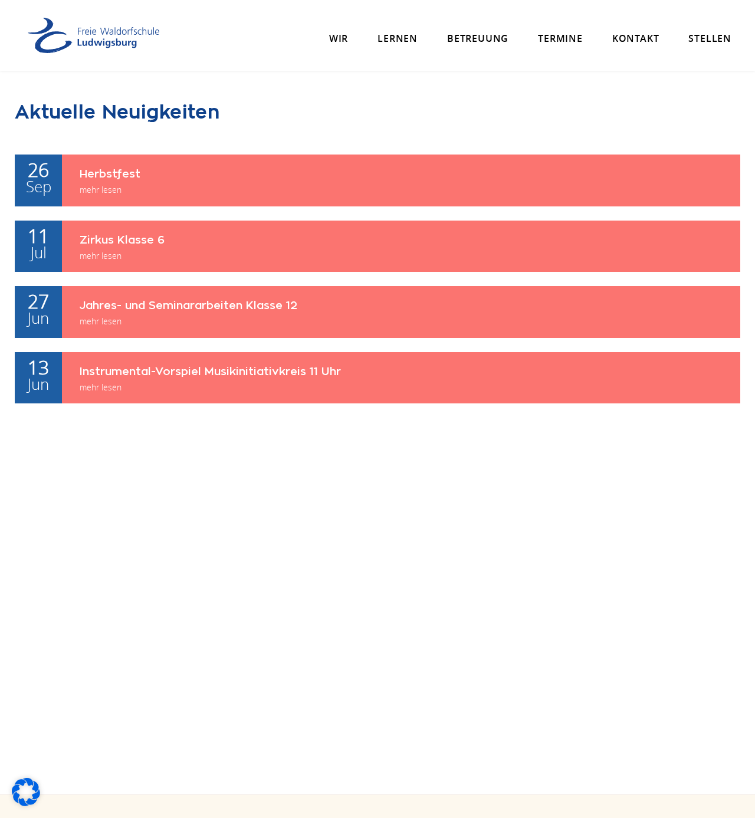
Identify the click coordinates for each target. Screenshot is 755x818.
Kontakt (635, 38)
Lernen (398, 38)
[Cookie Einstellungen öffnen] (26, 802)
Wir (338, 38)
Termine (560, 38)
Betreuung (477, 38)
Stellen (709, 38)
